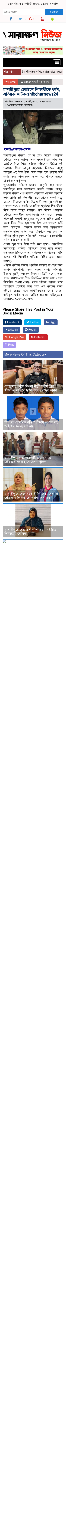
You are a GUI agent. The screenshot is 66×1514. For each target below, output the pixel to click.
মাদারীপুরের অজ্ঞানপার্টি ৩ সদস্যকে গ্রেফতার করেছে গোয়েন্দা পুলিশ (27, 460)
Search (54, 11)
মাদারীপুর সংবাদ (40, 81)
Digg (52, 322)
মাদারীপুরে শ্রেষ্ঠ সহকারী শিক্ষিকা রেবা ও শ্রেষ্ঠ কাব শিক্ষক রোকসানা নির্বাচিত (31, 496)
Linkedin (12, 330)
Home (12, 81)
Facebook (13, 322)
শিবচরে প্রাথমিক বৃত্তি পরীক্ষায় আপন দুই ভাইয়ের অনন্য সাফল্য (31, 424)
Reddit (32, 330)
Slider (27, 81)
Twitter (34, 322)
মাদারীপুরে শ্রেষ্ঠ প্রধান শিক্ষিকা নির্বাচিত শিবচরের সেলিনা (30, 532)
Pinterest (39, 337)
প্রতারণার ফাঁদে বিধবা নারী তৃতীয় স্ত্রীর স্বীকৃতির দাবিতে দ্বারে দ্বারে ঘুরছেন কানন (30, 388)
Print (10, 344)
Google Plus (16, 337)
